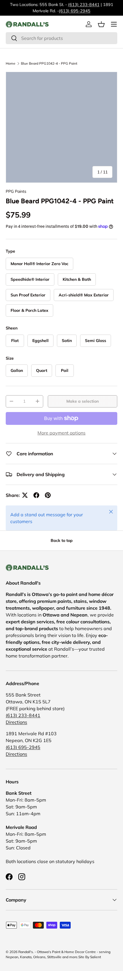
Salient (95, 957)
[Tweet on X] (25, 495)
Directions (16, 722)
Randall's (25, 952)
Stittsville (54, 957)
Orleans (39, 957)
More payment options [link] (61, 433)
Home (10, 63)
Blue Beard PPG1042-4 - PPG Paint (49, 63)
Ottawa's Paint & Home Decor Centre (66, 952)
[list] (61, 127)
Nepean (12, 957)
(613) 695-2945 (74, 10)
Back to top (62, 540)
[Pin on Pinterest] (47, 495)
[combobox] (61, 38)
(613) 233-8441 (84, 4)
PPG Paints (16, 191)
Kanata (25, 957)
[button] (101, 24)
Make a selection (82, 401)
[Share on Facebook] (36, 495)
